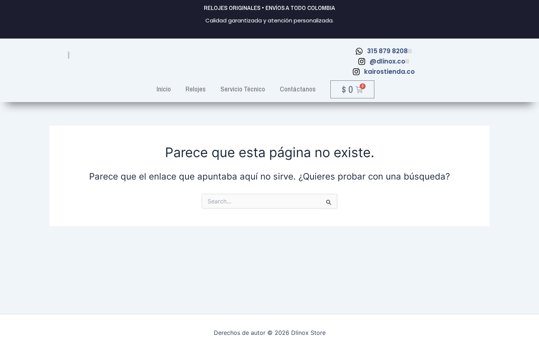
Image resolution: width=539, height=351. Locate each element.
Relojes (196, 89)
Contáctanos (298, 89)
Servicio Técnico (242, 89)
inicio (164, 89)
